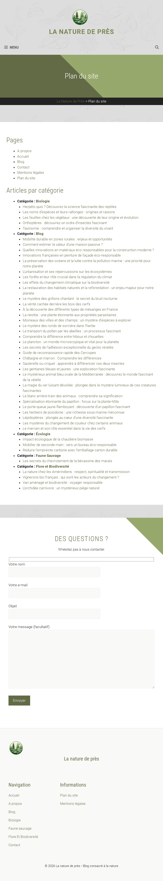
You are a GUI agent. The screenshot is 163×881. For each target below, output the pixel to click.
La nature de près (81, 31)
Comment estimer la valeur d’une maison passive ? (63, 244)
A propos (24, 151)
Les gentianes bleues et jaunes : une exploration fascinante (69, 369)
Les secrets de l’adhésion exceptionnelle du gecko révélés (68, 347)
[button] (157, 47)
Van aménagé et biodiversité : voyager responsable (63, 482)
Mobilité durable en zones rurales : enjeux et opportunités (68, 239)
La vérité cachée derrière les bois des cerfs (56, 304)
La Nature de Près (71, 101)
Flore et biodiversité (23, 837)
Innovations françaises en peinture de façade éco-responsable (72, 255)
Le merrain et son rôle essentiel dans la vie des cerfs (64, 428)
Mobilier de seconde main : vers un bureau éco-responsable (70, 445)
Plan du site (26, 178)
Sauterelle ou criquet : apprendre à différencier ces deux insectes (73, 363)
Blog (20, 162)
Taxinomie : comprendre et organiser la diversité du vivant (68, 228)
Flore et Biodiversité (52, 466)
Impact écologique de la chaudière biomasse (58, 439)
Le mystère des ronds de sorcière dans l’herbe (59, 326)
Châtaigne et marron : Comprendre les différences (62, 358)
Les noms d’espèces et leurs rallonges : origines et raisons (69, 212)
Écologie (43, 434)
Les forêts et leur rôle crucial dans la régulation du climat (67, 277)
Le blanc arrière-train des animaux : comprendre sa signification (72, 396)
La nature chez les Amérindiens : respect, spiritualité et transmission (76, 472)
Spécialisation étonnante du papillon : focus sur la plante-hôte (71, 401)
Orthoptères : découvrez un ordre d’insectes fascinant (65, 223)
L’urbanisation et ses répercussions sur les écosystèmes (67, 271)
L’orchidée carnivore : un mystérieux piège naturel (61, 488)
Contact (23, 167)
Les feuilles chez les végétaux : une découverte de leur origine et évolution (80, 217)
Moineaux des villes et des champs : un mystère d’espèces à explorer (77, 320)
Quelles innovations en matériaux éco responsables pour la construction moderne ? (89, 250)
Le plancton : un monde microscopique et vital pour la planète (71, 342)
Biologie (43, 201)
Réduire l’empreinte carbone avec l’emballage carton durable (70, 450)
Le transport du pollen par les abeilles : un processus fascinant (72, 331)
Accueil (23, 156)
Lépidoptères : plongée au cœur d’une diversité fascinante (68, 417)
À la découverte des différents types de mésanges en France (70, 309)
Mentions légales (30, 172)
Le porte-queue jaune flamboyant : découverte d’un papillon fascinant (76, 407)
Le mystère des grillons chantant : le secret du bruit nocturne (70, 298)
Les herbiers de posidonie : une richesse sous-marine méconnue (73, 412)
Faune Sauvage (48, 455)
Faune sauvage (19, 828)
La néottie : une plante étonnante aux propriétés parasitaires (69, 315)
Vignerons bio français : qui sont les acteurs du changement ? (71, 477)
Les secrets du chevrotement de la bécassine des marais (67, 461)
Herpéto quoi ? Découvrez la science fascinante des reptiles (70, 207)
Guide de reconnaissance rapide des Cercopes (59, 353)
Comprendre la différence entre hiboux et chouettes (63, 336)
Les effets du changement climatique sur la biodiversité (66, 282)
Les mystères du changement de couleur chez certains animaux (73, 423)
